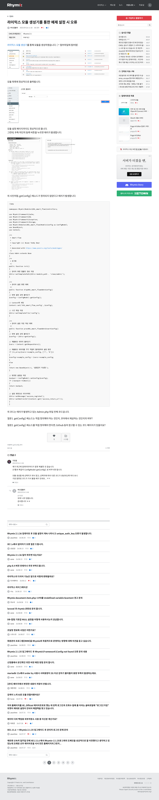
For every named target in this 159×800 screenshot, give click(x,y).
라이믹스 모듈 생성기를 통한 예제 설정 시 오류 (42, 22)
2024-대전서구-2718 (23, 792)
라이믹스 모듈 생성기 (17, 45)
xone (12, 559)
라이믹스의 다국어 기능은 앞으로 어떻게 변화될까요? (30, 576)
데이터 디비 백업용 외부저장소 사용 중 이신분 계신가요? (32, 719)
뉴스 (121, 5)
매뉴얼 (112, 5)
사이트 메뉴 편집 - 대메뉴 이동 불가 (131, 84)
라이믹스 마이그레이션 (17, 587)
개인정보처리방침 (109, 778)
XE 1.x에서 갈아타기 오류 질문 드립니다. (25, 544)
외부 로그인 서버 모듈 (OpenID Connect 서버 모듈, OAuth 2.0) (139, 110)
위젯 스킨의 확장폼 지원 (127, 81)
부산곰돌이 (14, 28)
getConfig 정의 (17, 445)
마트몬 (12, 723)
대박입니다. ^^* (124, 40)
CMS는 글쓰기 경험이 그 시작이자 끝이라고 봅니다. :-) (137, 45)
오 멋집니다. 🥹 (124, 54)
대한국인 (13, 688)
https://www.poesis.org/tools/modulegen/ (44, 248)
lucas (12, 699)
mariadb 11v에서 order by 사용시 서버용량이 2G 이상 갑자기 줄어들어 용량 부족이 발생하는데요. (51, 673)
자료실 (141, 5)
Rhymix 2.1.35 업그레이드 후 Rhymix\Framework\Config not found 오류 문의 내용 (47, 651)
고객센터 (149, 778)
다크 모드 (147, 783)
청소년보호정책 (131, 778)
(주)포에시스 (11, 786)
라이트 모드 (137, 783)
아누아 (12, 602)
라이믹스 (101, 5)
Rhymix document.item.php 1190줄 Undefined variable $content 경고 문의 (45, 598)
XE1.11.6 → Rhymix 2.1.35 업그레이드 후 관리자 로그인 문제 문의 (37, 730)
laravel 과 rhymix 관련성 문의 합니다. (24, 609)
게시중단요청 (141, 778)
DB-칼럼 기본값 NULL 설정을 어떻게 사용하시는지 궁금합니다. (35, 619)
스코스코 (13, 634)
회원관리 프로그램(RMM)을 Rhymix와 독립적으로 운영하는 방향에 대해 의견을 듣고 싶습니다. (49, 641)
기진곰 (14, 461)
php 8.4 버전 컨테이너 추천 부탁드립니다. (26, 566)
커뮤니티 (130, 5)
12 (35, 734)
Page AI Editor (135, 135)
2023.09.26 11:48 (23, 492)
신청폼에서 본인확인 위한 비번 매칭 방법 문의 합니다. (31, 662)
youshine (13, 538)
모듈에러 (9, 445)
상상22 (12, 549)
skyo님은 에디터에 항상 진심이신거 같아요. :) (134, 51)
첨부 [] (9, 448)
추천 (16, 482)
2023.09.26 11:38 (18, 463)
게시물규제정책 (120, 778)
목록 (108, 448)
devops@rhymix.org (144, 791)
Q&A (11, 16)
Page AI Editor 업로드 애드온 (139, 127)
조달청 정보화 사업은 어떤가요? (21, 630)
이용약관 (100, 778)
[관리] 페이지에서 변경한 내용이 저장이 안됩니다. (29, 684)
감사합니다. (123, 37)
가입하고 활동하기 (135, 18)
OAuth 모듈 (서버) (136, 118)
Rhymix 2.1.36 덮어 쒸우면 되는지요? (24, 555)
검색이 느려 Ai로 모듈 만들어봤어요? (23, 694)
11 (32, 667)
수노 (11, 591)
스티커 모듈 (134, 100)
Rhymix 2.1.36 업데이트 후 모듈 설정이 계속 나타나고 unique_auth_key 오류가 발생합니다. (49, 533)
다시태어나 (14, 581)
